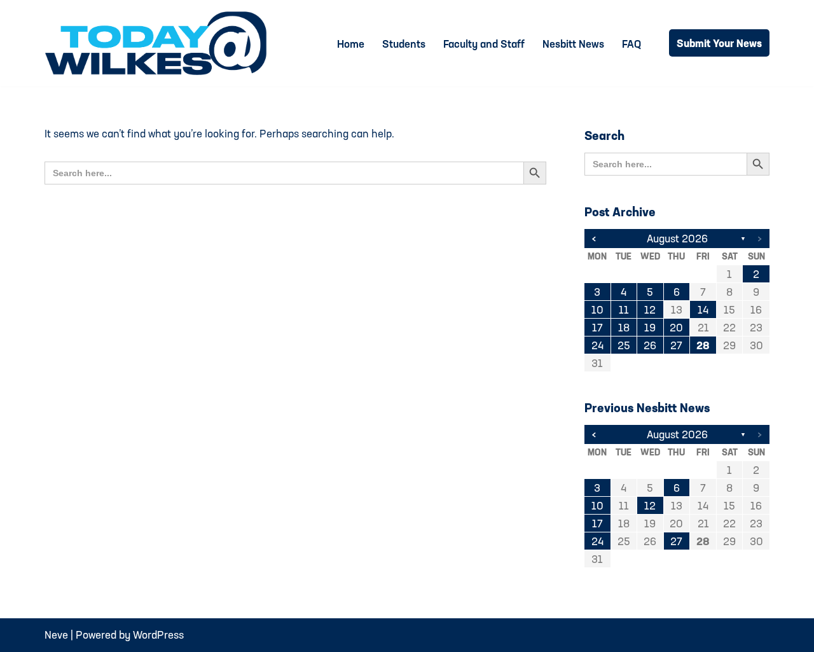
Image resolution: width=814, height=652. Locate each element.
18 (624, 327)
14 (703, 309)
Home (350, 43)
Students (403, 43)
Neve (56, 634)
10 (597, 309)
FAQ (631, 43)
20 (676, 327)
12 (650, 309)
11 (624, 309)
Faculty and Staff (484, 43)
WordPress (158, 634)
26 (650, 345)
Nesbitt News (573, 43)
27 (676, 345)
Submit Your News (719, 43)
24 (597, 345)
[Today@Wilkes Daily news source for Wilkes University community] (159, 43)
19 (650, 327)
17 (597, 327)
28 (703, 345)
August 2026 (677, 238)
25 (623, 345)
